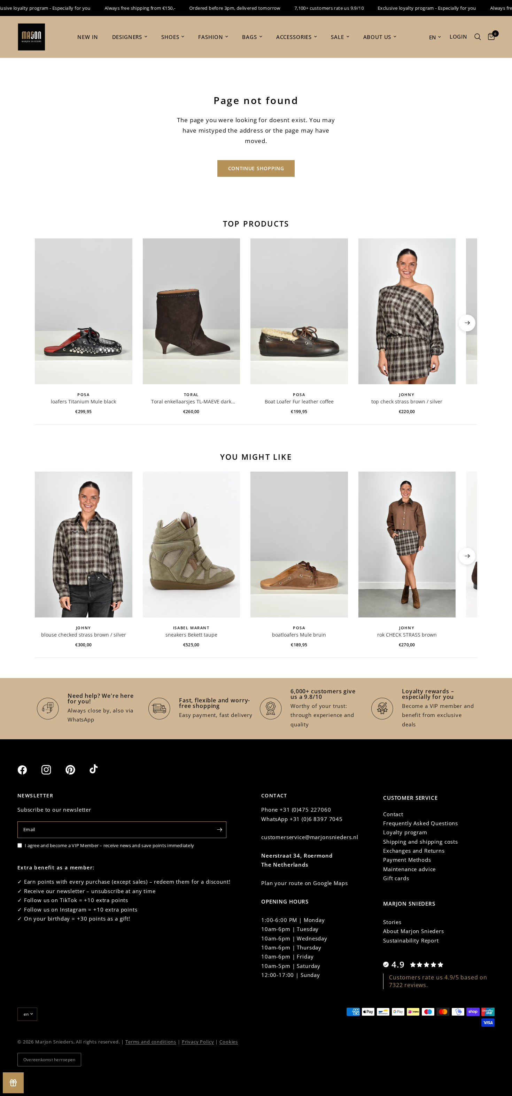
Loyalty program (405, 832)
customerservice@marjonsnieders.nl (309, 837)
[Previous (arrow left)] (45, 323)
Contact (393, 814)
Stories (392, 921)
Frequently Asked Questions (420, 823)
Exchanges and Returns (414, 850)
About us (377, 36)
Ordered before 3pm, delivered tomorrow (222, 8)
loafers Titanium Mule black (83, 401)
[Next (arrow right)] (467, 323)
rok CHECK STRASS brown (407, 634)
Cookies (228, 1042)
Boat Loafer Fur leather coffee (299, 401)
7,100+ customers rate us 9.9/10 (316, 8)
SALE (337, 36)
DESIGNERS (127, 36)
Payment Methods (407, 859)
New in (87, 36)
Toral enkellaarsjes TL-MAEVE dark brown (191, 401)
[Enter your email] (219, 829)
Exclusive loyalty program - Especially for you (414, 8)
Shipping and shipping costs (420, 841)
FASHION (210, 36)
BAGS (249, 36)
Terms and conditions (150, 1042)
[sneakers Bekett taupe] (191, 544)
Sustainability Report (411, 940)
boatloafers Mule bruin (299, 634)
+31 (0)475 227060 (305, 809)
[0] (489, 37)
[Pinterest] (76, 769)
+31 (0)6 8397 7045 (316, 818)
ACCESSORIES (294, 36)
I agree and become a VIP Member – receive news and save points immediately (109, 845)
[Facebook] (28, 770)
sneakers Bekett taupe (191, 634)
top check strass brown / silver (406, 401)
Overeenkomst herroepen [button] (49, 1060)
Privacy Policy (198, 1042)
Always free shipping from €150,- (127, 8)
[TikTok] (101, 769)
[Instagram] (52, 770)
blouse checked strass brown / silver (83, 634)
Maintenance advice (409, 869)
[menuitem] (87, 37)
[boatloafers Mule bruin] (299, 544)
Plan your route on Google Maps (304, 883)
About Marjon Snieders (413, 931)
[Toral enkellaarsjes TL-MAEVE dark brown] (191, 311)
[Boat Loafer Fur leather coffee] (299, 311)
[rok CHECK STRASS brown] (407, 544)
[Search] (477, 37)
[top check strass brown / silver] (407, 311)
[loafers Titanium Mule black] (83, 311)
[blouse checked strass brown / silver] (83, 544)
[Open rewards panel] (13, 1082)
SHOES (170, 36)
